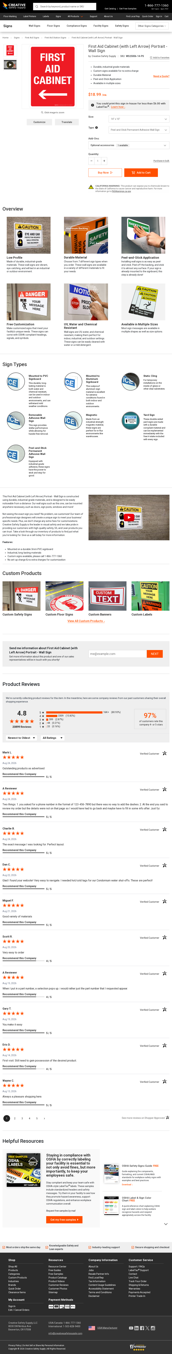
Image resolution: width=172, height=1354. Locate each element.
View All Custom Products (85, 621)
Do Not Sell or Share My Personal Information (43, 1345)
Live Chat (133, 1277)
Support (93, 16)
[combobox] (64, 6)
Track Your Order (138, 1281)
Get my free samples (63, 1219)
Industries (13, 1281)
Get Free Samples (127, 8)
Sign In (159, 16)
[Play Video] (10, 64)
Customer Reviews (59, 1285)
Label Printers (29, 16)
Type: (91, 127)
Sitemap (53, 1292)
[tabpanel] (132, 1175)
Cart (166, 16)
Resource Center (57, 1266)
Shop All (12, 1266)
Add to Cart (143, 172)
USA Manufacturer (107, 1328)
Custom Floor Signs (59, 614)
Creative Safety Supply (35, 1349)
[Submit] (36, 6)
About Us (108, 16)
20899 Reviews (25, 726)
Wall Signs (34, 26)
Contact (133, 1274)
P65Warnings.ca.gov (121, 191)
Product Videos (57, 1281)
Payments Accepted (139, 1292)
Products (13, 1270)
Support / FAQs (137, 1266)
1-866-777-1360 (156, 5)
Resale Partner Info (99, 1274)
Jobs (91, 1270)
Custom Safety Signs (17, 614)
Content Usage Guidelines (102, 1285)
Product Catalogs (58, 1277)
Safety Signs (122, 26)
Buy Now (103, 172)
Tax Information (97, 1281)
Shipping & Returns (139, 1285)
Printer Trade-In (137, 1296)
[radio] (86, 712)
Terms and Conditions (100, 1292)
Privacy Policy (14, 1345)
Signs (58, 16)
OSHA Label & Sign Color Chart (136, 1199)
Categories (14, 1274)
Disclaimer (94, 1296)
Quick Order (147, 16)
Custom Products (22, 573)
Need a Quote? (161, 76)
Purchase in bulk (161, 161)
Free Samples (56, 1274)
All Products (73, 16)
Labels (46, 16)
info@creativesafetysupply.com (65, 1333)
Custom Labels (142, 614)
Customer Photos (58, 1288)
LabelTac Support (139, 1270)
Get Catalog (110, 8)
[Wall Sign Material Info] (96, 127)
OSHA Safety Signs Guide (137, 1165)
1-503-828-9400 (71, 1326)
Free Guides (55, 1270)
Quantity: (93, 154)
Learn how (117, 106)
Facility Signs (101, 26)
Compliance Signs (77, 26)
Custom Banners (100, 614)
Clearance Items (17, 1292)
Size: (91, 116)
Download (126, 1184)
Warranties (134, 1288)
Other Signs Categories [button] (151, 26)
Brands (12, 1285)
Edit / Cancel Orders (18, 1310)
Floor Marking (10, 16)
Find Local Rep (133, 16)
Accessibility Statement (101, 1288)
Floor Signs (53, 26)
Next (166, 1224)
